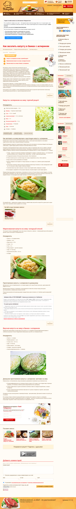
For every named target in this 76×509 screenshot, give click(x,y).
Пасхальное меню (64, 52)
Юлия (63, 155)
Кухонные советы (67, 14)
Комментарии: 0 (12, 52)
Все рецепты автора (66, 138)
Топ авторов (61, 123)
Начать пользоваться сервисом (13, 37)
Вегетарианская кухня (7, 49)
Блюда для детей (64, 105)
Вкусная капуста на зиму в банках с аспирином (18, 63)
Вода (7, 118)
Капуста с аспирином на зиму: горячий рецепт (17, 58)
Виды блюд (29, 14)
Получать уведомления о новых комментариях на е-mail (19, 475)
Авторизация (69, 123)
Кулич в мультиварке (62, 60)
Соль (7, 113)
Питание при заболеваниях (62, 114)
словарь (51, 2)
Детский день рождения (62, 102)
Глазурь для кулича (65, 49)
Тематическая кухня (19, 14)
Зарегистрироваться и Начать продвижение (14, 318)
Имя (11, 477)
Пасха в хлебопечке (65, 63)
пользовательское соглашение (19, 482)
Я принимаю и (24, 482)
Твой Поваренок (65, 500)
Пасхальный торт (64, 70)
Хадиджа (64, 141)
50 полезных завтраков (61, 87)
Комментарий (6, 465)
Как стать (69, 6)
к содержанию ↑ (49, 95)
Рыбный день (62, 98)
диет (60, 2)
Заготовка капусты (33, 49)
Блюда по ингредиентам (40, 14)
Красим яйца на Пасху (63, 40)
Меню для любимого (61, 109)
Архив (69, 2)
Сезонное (69, 75)
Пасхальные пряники (62, 56)
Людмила (64, 135)
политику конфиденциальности (36, 482)
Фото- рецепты (8, 14)
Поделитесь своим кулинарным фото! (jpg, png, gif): (16, 485)
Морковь (8, 110)
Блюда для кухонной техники (54, 14)
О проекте (49, 5)
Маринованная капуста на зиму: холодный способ (18, 60)
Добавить (65, 165)
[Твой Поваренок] (8, 6)
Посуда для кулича (65, 43)
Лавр (7, 126)
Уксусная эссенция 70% (11, 121)
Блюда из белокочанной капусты (21, 49)
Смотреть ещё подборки (64, 117)
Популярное (61, 75)
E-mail (28, 477)
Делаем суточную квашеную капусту (9, 218)
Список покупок (28, 133)
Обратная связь (57, 5)
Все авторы (65, 160)
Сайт (38, 477)
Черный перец (9, 123)
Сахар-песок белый (10, 116)
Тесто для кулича (64, 46)
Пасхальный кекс (64, 67)
